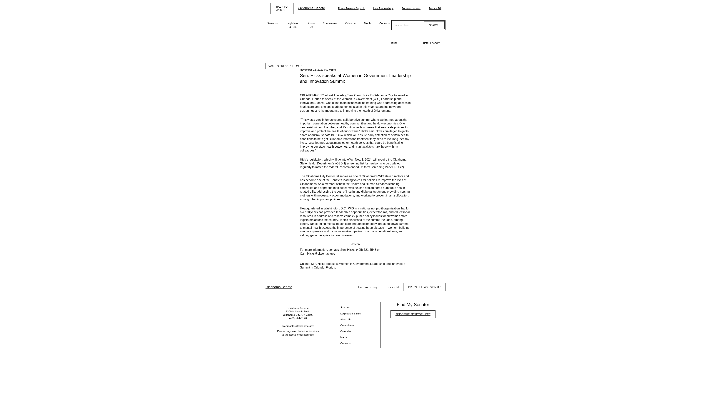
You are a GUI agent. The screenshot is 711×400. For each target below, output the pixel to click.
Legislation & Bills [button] (293, 25)
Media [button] (367, 23)
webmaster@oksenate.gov (298, 325)
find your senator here (412, 314)
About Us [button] (311, 25)
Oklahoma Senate (311, 8)
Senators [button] (272, 23)
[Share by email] (414, 43)
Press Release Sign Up (351, 8)
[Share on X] (408, 43)
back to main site (282, 8)
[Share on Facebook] (402, 43)
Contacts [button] (384, 23)
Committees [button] (330, 23)
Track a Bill (435, 8)
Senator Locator (411, 8)
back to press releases (285, 66)
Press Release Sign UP (424, 287)
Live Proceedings (383, 8)
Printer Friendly (430, 42)
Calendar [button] (350, 23)
